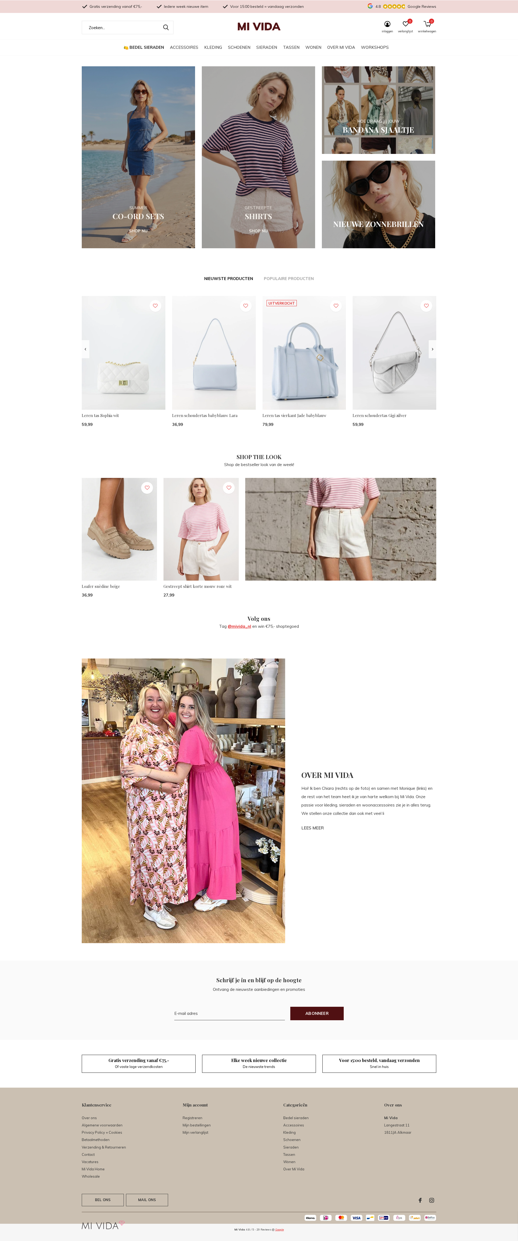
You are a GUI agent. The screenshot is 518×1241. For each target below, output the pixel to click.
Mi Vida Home (93, 1169)
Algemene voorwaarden (102, 1125)
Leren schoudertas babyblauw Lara (204, 415)
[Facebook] (420, 1200)
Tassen (291, 47)
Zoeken (165, 27)
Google (279, 1229)
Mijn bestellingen (197, 1125)
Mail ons (147, 1200)
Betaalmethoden (96, 1139)
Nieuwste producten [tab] (228, 278)
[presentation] (85, 349)
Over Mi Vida (341, 47)
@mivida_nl (239, 626)
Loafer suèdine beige (101, 586)
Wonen (313, 47)
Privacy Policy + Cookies (102, 1132)
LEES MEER (312, 827)
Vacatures (90, 1162)
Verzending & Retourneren (104, 1147)
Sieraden (266, 47)
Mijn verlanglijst (195, 1132)
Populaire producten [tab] (289, 278)
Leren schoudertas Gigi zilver (380, 415)
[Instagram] (431, 1200)
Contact (88, 1154)
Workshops (375, 47)
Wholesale (91, 1176)
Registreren (192, 1118)
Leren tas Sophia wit (100, 415)
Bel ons (103, 1200)
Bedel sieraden (147, 47)
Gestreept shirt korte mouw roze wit (197, 586)
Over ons (89, 1118)
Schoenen (239, 47)
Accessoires (184, 47)
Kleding (213, 47)
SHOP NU (138, 230)
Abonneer (317, 1013)
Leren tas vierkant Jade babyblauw (294, 415)
